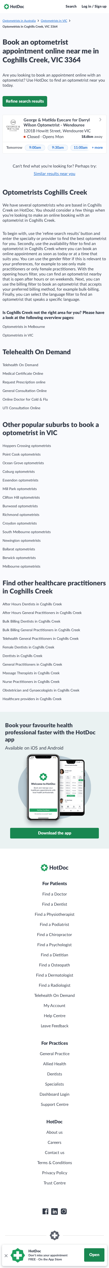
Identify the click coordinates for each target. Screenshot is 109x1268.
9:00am (35, 148)
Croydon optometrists (20, 523)
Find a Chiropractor (54, 935)
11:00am (81, 148)
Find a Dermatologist (54, 975)
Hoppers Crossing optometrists (27, 446)
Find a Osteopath (54, 965)
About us (54, 1132)
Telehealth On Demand (20, 365)
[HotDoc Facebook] (45, 1211)
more (97, 148)
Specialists (54, 1084)
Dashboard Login (54, 1094)
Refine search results (25, 101)
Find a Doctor (54, 894)
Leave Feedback (54, 1026)
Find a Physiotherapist (55, 914)
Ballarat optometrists (19, 549)
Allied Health (54, 1064)
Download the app (54, 833)
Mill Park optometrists (20, 489)
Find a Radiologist (54, 985)
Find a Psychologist (54, 945)
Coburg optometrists (19, 472)
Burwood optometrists (20, 506)
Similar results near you (54, 174)
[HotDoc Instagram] (63, 1211)
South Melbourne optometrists (27, 532)
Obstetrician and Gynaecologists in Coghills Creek (41, 690)
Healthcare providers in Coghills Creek (32, 699)
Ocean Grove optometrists (23, 463)
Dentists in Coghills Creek (22, 656)
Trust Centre (55, 1183)
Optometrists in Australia (19, 20)
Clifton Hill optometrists (21, 497)
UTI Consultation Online (21, 408)
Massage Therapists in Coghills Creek (31, 673)
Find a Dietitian (54, 955)
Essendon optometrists (20, 480)
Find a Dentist (54, 904)
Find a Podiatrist (54, 925)
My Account (54, 1006)
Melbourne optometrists (21, 566)
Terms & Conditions (54, 1163)
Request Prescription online (24, 382)
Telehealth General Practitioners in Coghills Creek (41, 639)
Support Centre (54, 1105)
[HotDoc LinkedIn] (54, 1211)
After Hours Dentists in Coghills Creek (32, 604)
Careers (54, 1143)
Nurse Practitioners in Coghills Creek (31, 682)
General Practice (54, 1054)
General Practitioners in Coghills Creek (32, 664)
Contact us (54, 1153)
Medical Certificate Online (23, 374)
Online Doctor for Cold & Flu (25, 399)
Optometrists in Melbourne (24, 327)
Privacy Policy (54, 1173)
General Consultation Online (25, 391)
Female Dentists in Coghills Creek (28, 647)
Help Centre (54, 1016)
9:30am (58, 148)
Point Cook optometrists (22, 454)
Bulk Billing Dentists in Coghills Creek (31, 621)
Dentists (54, 1074)
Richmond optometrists (21, 515)
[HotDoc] (14, 6)
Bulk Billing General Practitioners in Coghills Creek (41, 630)
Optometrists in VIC (54, 20)
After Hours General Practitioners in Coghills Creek (42, 613)
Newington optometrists (22, 541)
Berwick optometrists (19, 558)
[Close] (5, 1255)
